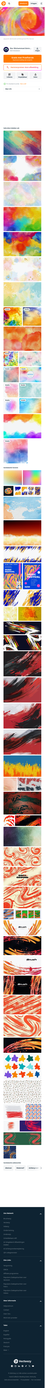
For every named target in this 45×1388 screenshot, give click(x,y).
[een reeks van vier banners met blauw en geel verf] (16, 576)
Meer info (8, 91)
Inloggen (34, 3)
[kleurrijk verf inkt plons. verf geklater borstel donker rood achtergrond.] (22, 943)
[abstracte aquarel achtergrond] (14, 396)
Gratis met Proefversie (22, 58)
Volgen (37, 51)
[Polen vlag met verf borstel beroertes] (14, 1275)
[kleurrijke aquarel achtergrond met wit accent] (22, 196)
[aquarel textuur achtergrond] (22, 145)
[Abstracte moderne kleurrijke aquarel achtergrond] (12, 319)
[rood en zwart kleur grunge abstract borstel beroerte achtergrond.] (22, 790)
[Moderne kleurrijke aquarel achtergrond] (33, 427)
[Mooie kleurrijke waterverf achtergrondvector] (10, 458)
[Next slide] (36, 1347)
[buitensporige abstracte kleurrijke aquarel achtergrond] (22, 247)
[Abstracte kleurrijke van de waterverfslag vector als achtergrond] (12, 338)
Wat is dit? (23, 84)
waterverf (20, 1348)
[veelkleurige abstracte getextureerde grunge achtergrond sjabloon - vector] (22, 988)
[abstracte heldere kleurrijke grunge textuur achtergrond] (22, 892)
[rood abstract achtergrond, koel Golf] (22, 617)
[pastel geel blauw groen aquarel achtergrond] (22, 297)
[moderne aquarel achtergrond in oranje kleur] (22, 360)
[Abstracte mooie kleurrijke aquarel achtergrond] (15, 520)
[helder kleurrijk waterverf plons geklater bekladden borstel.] (15, 740)
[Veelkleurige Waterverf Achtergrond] (14, 427)
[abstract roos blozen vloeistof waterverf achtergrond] (10, 910)
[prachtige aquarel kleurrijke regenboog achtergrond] (22, 221)
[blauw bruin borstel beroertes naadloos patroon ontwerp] (8, 1066)
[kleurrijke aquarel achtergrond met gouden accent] (22, 272)
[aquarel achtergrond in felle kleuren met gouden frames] (22, 170)
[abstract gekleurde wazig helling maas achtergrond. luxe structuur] (12, 546)
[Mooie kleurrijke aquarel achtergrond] (14, 474)
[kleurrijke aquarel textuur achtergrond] (22, 495)
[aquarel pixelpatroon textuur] (10, 380)
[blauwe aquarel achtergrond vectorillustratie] (14, 443)
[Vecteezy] (3, 3)
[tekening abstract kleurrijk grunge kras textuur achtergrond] (15, 925)
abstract (8, 1348)
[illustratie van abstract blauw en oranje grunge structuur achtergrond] (22, 639)
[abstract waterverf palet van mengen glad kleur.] (22, 592)
